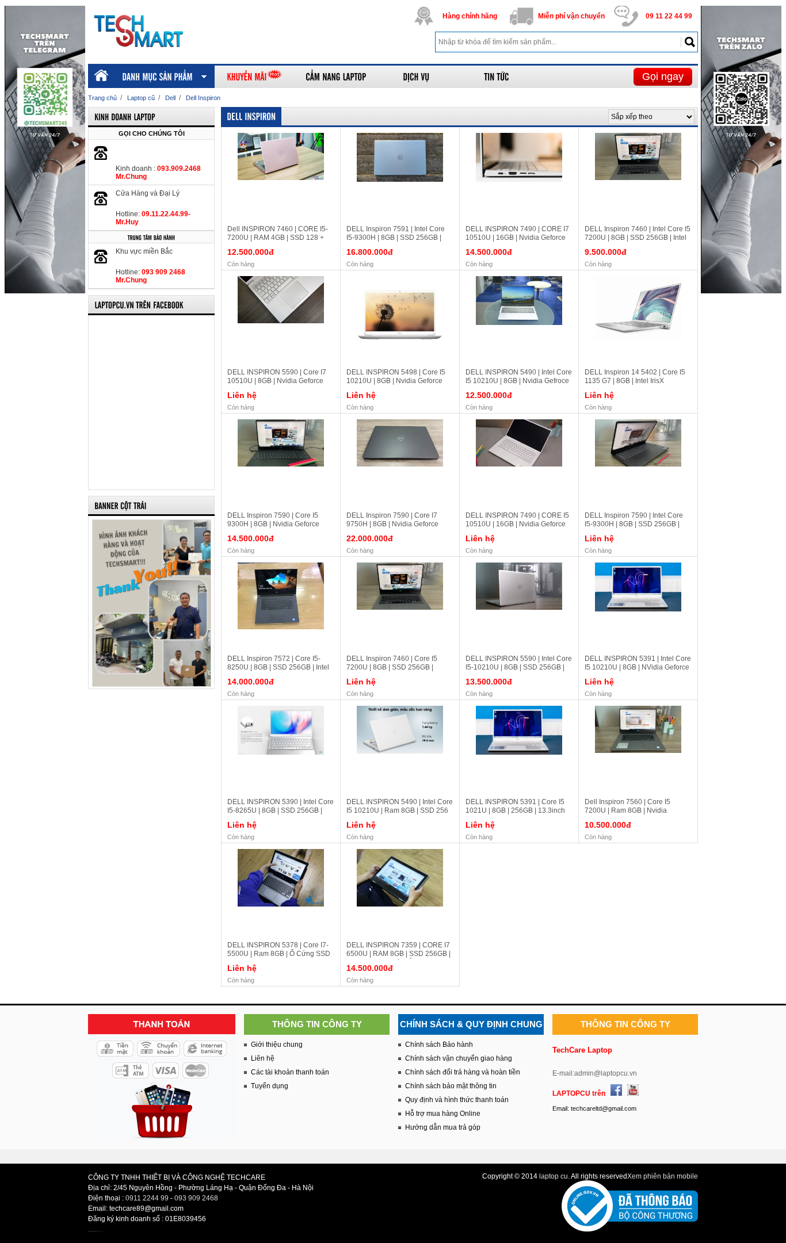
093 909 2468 (196, 1198)
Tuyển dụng (269, 1086)
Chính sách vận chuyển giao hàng (458, 1058)
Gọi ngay (663, 76)
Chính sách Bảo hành (439, 1045)
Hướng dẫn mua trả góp (442, 1127)
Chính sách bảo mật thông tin (451, 1086)
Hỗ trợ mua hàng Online (442, 1114)
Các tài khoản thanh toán (290, 1072)
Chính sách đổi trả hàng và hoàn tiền (462, 1072)
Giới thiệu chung (277, 1045)
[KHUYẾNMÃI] (255, 77)
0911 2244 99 (147, 1198)
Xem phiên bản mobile (662, 1176)
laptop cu (553, 1176)
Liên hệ (262, 1058)
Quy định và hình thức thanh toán (457, 1100)
